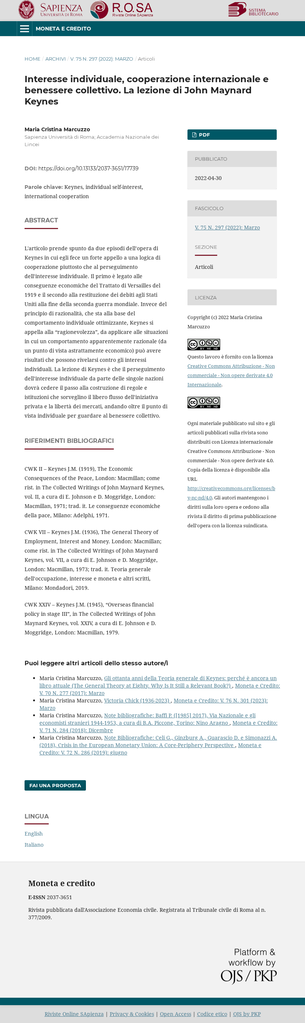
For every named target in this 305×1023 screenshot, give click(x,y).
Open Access (175, 1013)
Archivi (55, 59)
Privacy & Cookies (132, 1013)
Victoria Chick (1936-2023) (137, 700)
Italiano (34, 844)
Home (33, 59)
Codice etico (212, 1013)
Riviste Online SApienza (74, 1013)
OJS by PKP (247, 1013)
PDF (204, 135)
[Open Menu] (24, 28)
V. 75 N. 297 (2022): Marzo (101, 59)
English (34, 833)
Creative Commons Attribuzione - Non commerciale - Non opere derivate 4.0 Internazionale (231, 375)
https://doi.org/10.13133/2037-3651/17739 (88, 168)
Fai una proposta (55, 785)
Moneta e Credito (63, 28)
